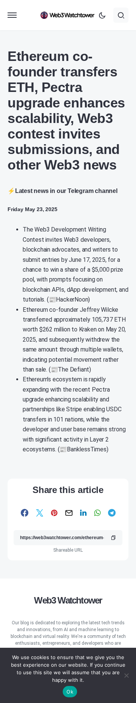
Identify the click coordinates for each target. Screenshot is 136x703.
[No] (126, 675)
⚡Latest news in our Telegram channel (62, 191)
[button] (12, 15)
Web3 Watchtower (68, 600)
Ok (69, 692)
